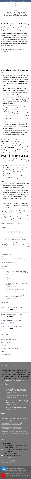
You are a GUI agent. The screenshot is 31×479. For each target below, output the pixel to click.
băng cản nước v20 (17, 428)
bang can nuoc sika (13, 475)
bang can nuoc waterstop (10, 477)
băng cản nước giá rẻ (9, 239)
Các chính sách (5, 342)
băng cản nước (25, 237)
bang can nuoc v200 (24, 475)
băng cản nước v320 (6, 431)
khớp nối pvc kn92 (15, 433)
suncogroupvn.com (20, 380)
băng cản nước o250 (16, 423)
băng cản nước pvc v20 (7, 428)
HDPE (3, 345)
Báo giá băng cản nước (7, 339)
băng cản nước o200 (6, 423)
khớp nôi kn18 (22, 431)
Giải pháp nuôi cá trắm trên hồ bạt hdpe (16, 278)
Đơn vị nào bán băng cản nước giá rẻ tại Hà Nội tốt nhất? (23, 245)
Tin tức (15, 10)
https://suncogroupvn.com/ (16, 457)
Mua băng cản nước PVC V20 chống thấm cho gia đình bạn (8, 245)
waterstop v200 (24, 433)
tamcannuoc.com (10, 380)
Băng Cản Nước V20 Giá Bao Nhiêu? (16, 289)
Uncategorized (5, 354)
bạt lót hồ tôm (15, 431)
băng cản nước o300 (6, 426)
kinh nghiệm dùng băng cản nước (10, 348)
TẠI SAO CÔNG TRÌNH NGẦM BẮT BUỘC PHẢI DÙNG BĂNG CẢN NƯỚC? (17, 272)
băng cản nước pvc (16, 426)
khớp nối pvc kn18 (6, 433)
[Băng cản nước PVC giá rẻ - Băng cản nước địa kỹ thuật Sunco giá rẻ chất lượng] (15, 5)
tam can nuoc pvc (21, 473)
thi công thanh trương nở (20, 239)
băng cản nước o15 (24, 418)
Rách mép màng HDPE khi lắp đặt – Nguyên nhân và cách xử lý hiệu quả (18, 295)
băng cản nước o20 (6, 421)
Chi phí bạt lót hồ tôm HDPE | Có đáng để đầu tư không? (17, 283)
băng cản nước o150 (16, 421)
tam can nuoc (13, 473)
